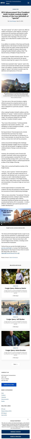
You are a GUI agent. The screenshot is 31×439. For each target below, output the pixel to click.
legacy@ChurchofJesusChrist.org (10, 253)
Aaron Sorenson (14, 257)
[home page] (3, 3)
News (8, 3)
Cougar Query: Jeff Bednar (15, 319)
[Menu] (28, 3)
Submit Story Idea (9, 384)
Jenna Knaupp (12, 21)
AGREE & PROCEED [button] (15, 436)
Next (15, 364)
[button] (27, 419)
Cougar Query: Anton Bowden (15, 350)
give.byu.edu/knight (6, 248)
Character (16, 9)
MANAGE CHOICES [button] (16, 432)
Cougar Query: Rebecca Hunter (15, 288)
